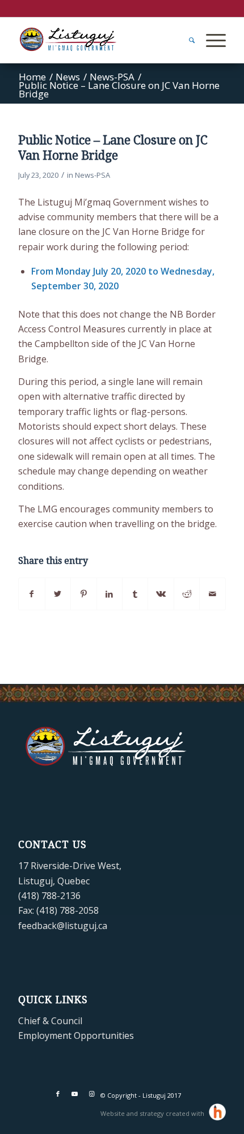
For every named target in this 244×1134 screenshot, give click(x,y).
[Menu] (210, 40)
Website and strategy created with (153, 1113)
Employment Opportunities (76, 1035)
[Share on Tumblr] (135, 594)
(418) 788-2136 (49, 895)
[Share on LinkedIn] (109, 594)
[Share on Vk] (160, 594)
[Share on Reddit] (186, 594)
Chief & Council (50, 1021)
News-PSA (92, 175)
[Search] (186, 40)
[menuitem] (186, 40)
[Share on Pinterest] (83, 594)
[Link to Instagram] (91, 1093)
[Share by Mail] (212, 594)
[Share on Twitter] (57, 594)
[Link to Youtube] (74, 1093)
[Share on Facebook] (31, 594)
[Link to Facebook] (57, 1093)
